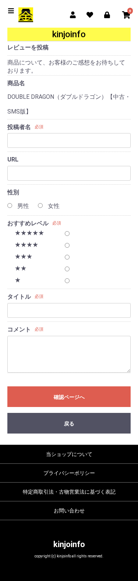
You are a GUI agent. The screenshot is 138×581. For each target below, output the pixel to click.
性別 (13, 192)
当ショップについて (69, 454)
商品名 (16, 83)
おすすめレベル (28, 223)
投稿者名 (19, 127)
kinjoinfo (69, 544)
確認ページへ (69, 397)
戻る (69, 424)
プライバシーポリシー (69, 473)
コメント (19, 329)
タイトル (19, 296)
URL (12, 159)
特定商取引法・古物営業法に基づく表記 (69, 492)
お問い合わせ (69, 511)
